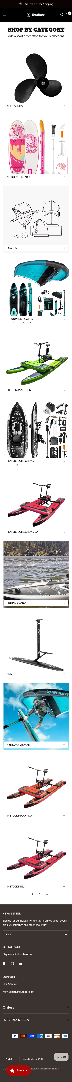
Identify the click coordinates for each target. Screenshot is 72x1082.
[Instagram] (15, 963)
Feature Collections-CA (22, 531)
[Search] (62, 15)
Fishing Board (16, 602)
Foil (9, 673)
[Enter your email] (65, 934)
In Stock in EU (15, 886)
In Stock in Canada (19, 815)
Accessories (15, 105)
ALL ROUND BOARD (18, 176)
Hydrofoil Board (18, 744)
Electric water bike (19, 389)
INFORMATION (16, 1020)
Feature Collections (20, 460)
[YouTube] (23, 964)
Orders (8, 1007)
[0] (67, 15)
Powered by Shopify (50, 1068)
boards (12, 247)
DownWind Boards (20, 318)
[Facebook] (6, 963)
